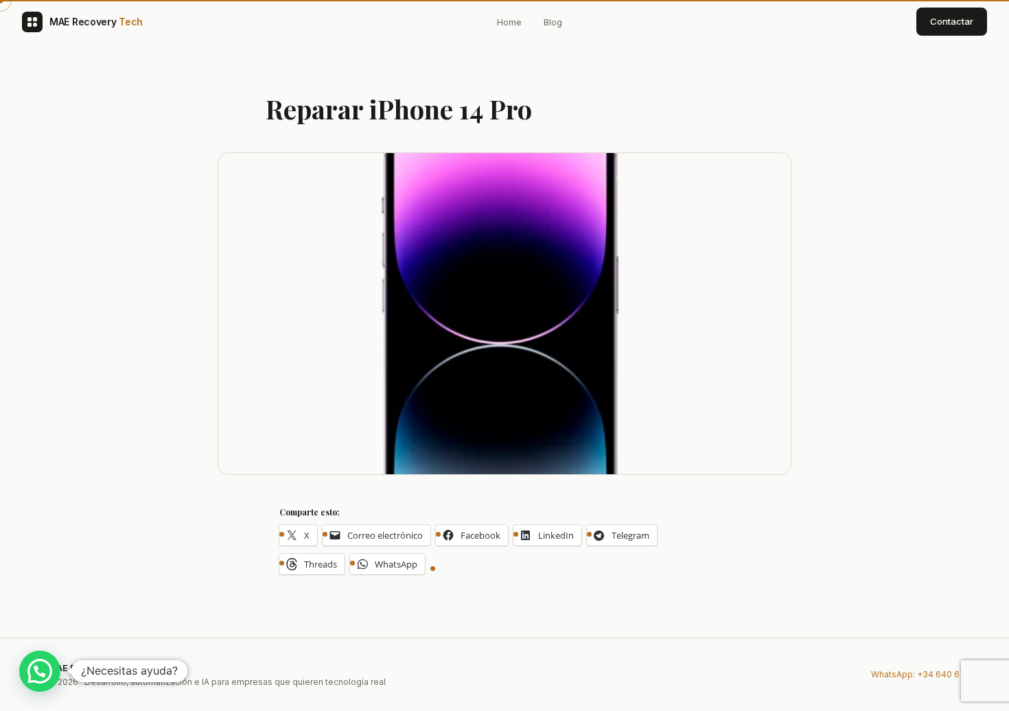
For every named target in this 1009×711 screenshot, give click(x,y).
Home (509, 21)
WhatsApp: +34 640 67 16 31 (929, 674)
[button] (39, 671)
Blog (553, 21)
